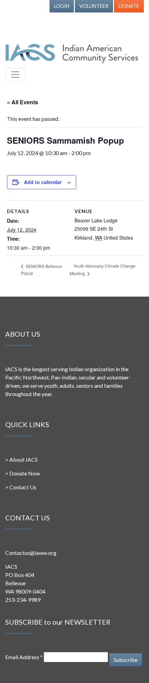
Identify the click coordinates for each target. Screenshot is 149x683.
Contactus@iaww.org (30, 552)
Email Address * (24, 657)
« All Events (22, 102)
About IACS (23, 459)
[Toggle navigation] (15, 74)
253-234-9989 (23, 599)
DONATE (129, 6)
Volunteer (93, 6)
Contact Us (22, 487)
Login (61, 6)
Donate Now (24, 473)
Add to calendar (43, 182)
